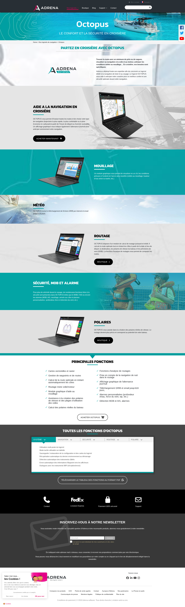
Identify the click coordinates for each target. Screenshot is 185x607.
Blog (94, 8)
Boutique (85, 8)
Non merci (9, 596)
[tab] (43, 439)
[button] (49, 138)
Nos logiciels (72, 8)
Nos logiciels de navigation (48, 42)
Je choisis (24, 596)
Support (102, 8)
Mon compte (134, 2)
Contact (113, 8)
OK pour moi (39, 596)
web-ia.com (123, 600)
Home (35, 42)
